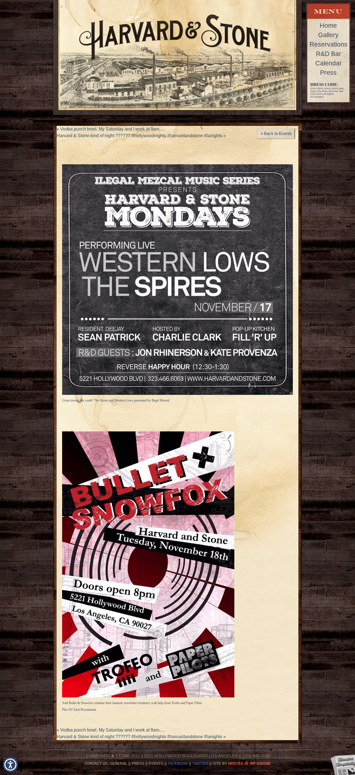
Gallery (328, 35)
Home (328, 25)
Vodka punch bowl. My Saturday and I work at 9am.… (111, 129)
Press (328, 72)
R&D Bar (328, 53)
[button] (10, 764)
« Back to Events (276, 133)
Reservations (329, 44)
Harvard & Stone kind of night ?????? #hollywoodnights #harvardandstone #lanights (141, 135)
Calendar (328, 63)
